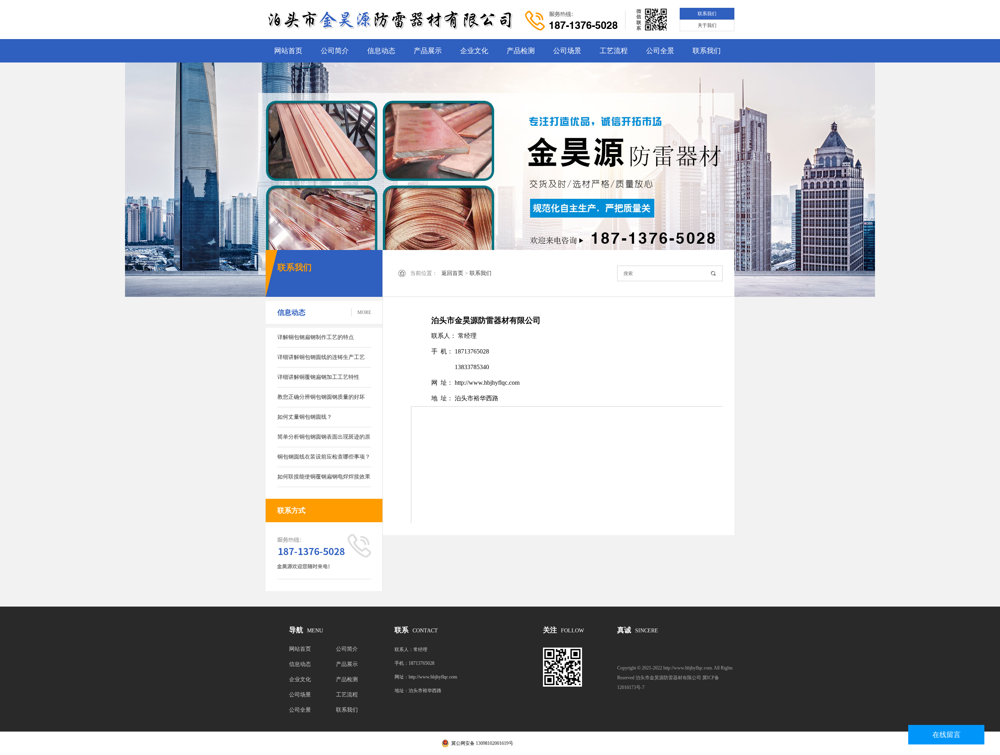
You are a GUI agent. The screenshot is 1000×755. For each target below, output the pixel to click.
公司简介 (335, 51)
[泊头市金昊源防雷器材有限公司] (393, 19)
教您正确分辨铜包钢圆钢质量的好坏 (321, 397)
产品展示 (428, 51)
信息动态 (381, 51)
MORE (364, 312)
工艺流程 (614, 51)
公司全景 (660, 51)
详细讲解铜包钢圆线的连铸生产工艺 (321, 357)
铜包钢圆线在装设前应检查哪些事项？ (323, 457)
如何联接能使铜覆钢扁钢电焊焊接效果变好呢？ (323, 480)
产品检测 (521, 51)
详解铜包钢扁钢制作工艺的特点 (315, 337)
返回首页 (452, 273)
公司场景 (567, 51)
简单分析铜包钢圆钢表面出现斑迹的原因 (323, 440)
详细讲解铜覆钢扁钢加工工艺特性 (318, 377)
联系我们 (707, 13)
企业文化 (474, 51)
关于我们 (707, 25)
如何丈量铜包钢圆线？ (304, 417)
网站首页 (288, 51)
